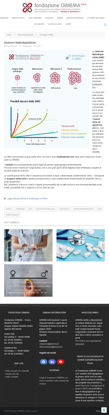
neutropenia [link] (59, 165)
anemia (9, 209)
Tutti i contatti (12, 377)
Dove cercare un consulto (17, 371)
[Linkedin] (52, 361)
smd (99, 209)
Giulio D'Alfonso (12, 46)
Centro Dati (49, 18)
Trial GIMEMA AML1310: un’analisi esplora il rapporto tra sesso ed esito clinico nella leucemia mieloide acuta (29, 286)
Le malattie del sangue (96, 18)
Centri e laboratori (35, 18)
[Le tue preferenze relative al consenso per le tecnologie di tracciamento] (104, 410)
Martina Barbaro (17, 257)
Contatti (68, 24)
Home (9, 35)
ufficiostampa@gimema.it (50, 347)
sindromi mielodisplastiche (83, 209)
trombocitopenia (12, 215)
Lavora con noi (12, 374)
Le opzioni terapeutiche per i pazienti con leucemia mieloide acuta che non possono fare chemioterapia (28, 251)
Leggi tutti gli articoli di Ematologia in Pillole (27, 198)
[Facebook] (43, 361)
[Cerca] (105, 23)
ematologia (20, 209)
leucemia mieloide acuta (45, 209)
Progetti (60, 18)
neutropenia (64, 209)
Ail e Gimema (39, 24)
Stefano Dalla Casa (17, 293)
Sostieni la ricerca (55, 24)
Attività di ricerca (18, 18)
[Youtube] (60, 361)
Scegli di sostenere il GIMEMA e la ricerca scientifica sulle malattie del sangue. (54, 381)
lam (30, 209)
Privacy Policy (100, 411)
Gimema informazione (75, 18)
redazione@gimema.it (49, 344)
